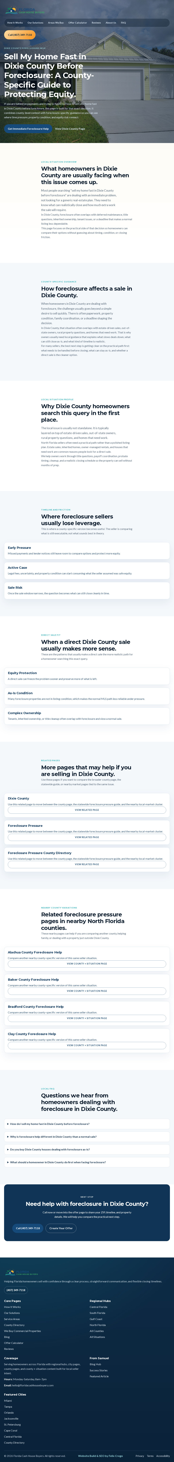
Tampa (8, 1406)
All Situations (97, 1336)
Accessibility (163, 1455)
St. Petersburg (12, 1424)
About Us (111, 22)
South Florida (97, 1312)
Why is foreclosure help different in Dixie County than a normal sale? (53, 1136)
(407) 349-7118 (16, 1290)
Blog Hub (95, 1364)
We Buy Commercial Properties (22, 1330)
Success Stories (99, 1370)
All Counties (97, 1330)
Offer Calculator (77, 22)
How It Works (15, 22)
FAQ (123, 22)
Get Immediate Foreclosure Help (28, 128)
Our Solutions (35, 22)
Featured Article (99, 1376)
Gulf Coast (96, 1319)
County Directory (14, 1325)
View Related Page (87, 810)
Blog (7, 1336)
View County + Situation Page (87, 963)
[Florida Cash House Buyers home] (33, 10)
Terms (150, 1455)
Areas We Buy (56, 22)
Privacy (140, 1455)
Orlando (9, 1412)
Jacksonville (11, 1418)
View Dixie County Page (70, 128)
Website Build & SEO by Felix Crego (100, 1455)
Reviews (96, 22)
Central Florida (98, 1306)
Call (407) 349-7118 (20, 34)
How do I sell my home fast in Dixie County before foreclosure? (50, 1123)
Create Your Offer (61, 1228)
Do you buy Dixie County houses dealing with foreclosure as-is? (50, 1149)
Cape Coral (10, 1430)
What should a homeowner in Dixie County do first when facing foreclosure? (58, 1162)
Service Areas (12, 1319)
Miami (8, 1400)
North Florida (98, 1325)
